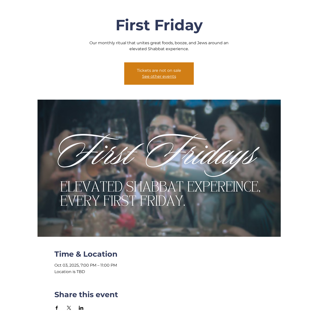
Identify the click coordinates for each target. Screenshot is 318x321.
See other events (159, 76)
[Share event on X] (69, 308)
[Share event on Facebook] (56, 308)
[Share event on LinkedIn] (81, 308)
